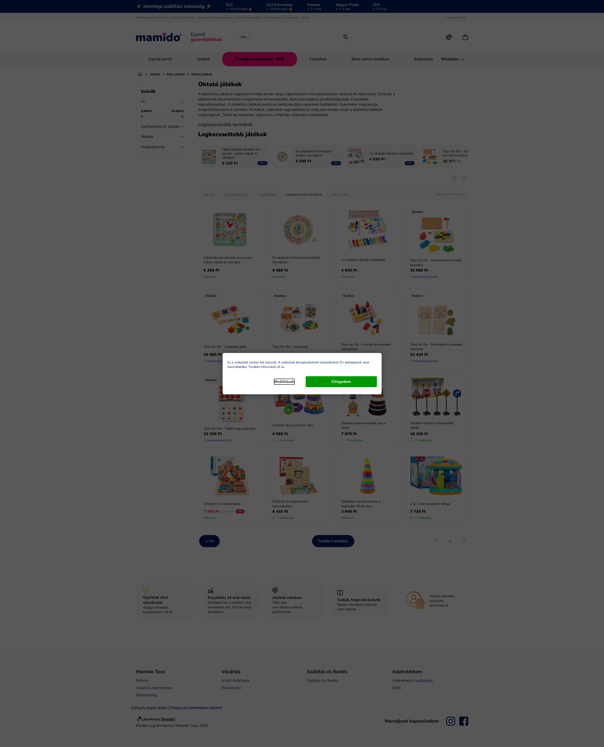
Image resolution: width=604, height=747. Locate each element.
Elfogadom (341, 381)
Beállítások (284, 381)
